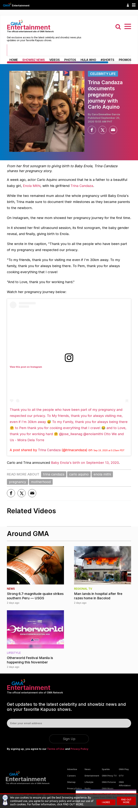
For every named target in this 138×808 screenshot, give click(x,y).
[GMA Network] (7, 4)
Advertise (72, 769)
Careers (71, 775)
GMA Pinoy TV (109, 775)
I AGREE (106, 802)
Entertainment (20, 5)
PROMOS (125, 60)
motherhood (41, 482)
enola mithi (102, 474)
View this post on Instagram (26, 366)
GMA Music (108, 788)
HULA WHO (88, 60)
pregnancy (17, 482)
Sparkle (106, 769)
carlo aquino (79, 474)
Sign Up (69, 739)
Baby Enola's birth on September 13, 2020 (85, 463)
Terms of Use (55, 748)
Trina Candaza (82, 186)
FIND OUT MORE (126, 801)
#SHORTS (107, 60)
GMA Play (124, 769)
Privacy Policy (79, 748)
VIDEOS (54, 60)
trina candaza (53, 474)
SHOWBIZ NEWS (33, 60)
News (88, 769)
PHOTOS (70, 60)
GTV (121, 775)
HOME (13, 60)
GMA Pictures (109, 782)
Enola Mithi (31, 186)
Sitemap (71, 782)
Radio (88, 788)
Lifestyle (89, 782)
